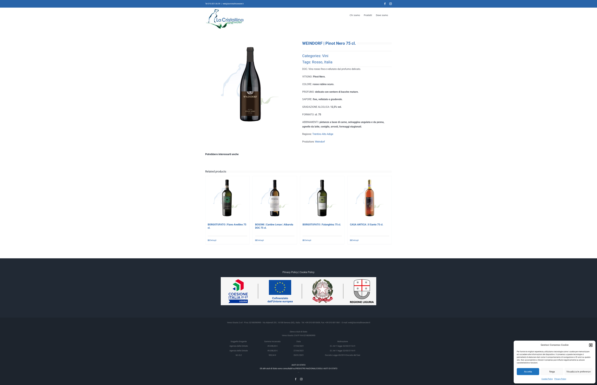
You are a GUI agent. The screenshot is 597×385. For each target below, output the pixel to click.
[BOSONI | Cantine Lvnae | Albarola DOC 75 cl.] (275, 198)
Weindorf (320, 141)
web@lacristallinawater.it (233, 4)
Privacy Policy (560, 379)
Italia (328, 62)
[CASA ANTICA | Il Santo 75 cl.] (370, 198)
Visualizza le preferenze (578, 371)
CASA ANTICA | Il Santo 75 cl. (366, 224)
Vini (325, 56)
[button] (590, 345)
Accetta (528, 371)
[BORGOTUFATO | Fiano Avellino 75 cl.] (227, 198)
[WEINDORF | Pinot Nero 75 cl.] (250, 84)
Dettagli (213, 240)
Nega (552, 371)
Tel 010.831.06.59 (212, 4)
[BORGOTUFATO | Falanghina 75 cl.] (322, 198)
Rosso (317, 62)
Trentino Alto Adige (322, 134)
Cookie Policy (547, 379)
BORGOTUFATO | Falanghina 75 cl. (322, 224)
